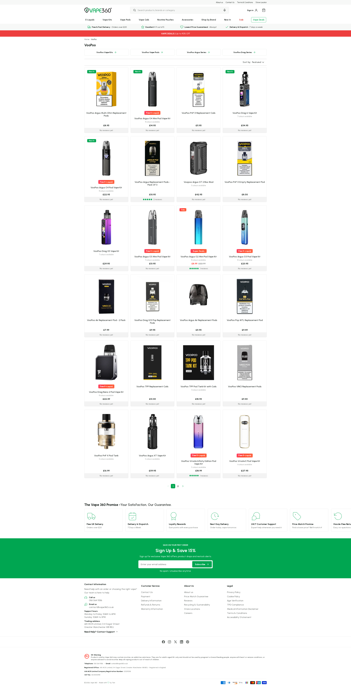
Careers (188, 613)
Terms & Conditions (245, 2)
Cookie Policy (233, 596)
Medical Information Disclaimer (242, 609)
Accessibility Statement (239, 617)
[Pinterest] (188, 642)
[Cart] (264, 10)
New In (227, 20)
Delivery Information (151, 600)
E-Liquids (89, 20)
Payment (145, 596)
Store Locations (192, 609)
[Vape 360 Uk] (98, 10)
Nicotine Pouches (165, 20)
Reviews (188, 600)
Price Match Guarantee (196, 596)
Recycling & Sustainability (197, 604)
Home (86, 39)
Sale (241, 20)
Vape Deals (258, 20)
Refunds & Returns (150, 604)
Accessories (187, 20)
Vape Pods (125, 20)
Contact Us (230, 2)
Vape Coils (144, 20)
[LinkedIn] (182, 642)
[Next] (182, 486)
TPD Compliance (235, 604)
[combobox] (176, 10)
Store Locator (261, 2)
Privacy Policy (233, 592)
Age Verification (235, 600)
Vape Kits (107, 20)
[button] (253, 62)
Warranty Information (152, 609)
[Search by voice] (225, 10)
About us (219, 2)
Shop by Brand (208, 20)
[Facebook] (163, 642)
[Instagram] (169, 642)
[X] (175, 642)
